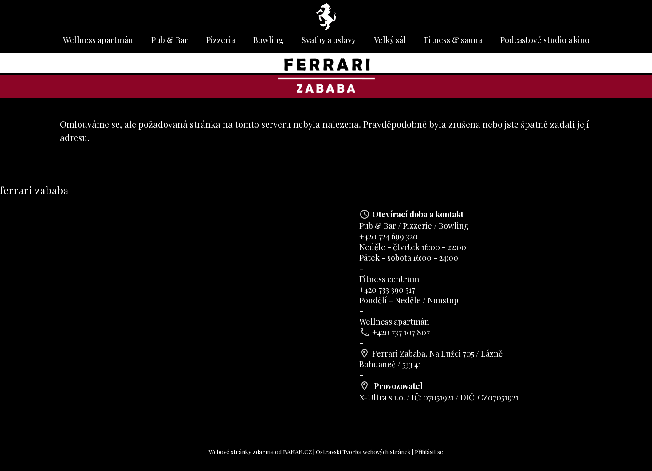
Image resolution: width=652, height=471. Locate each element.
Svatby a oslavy (329, 40)
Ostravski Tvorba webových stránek (363, 451)
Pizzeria (220, 40)
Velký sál (390, 40)
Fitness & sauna (453, 40)
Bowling (268, 40)
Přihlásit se (429, 451)
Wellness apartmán (98, 40)
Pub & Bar (169, 40)
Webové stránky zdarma (241, 451)
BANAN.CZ (297, 451)
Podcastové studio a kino (544, 40)
